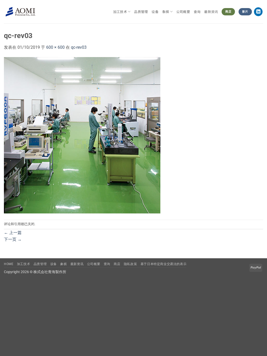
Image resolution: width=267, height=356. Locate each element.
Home (8, 264)
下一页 (13, 239)
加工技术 (120, 11)
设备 (155, 11)
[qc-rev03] (82, 134)
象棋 (63, 264)
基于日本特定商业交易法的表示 (164, 264)
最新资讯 (211, 11)
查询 (197, 11)
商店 (117, 264)
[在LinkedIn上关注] (258, 11)
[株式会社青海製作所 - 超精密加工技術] (20, 12)
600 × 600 (55, 47)
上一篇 (13, 232)
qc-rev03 (79, 47)
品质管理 (141, 11)
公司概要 (183, 11)
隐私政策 (130, 264)
